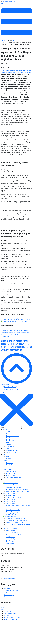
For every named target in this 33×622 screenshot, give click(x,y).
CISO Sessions (10, 537)
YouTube (4, 609)
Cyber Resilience (11, 471)
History (8, 442)
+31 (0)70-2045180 (9, 578)
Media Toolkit (10, 446)
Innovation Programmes (14, 485)
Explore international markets (16, 518)
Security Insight (11, 539)
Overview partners (12, 450)
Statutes (6, 615)
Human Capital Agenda (13, 512)
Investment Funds (12, 499)
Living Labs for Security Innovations (17, 491)
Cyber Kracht (10, 543)
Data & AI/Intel (10, 475)
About (5, 430)
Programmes (7, 469)
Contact (5, 479)
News (5, 454)
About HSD (9, 432)
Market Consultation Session (15, 522)
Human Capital (10, 473)
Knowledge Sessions (12, 533)
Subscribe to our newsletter (11, 556)
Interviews (9, 459)
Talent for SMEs (11, 514)
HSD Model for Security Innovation (17, 489)
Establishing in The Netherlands (16, 520)
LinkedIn (4, 607)
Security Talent (10, 504)
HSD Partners (10, 438)
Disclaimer (7, 611)
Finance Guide (10, 495)
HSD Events (9, 463)
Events (5, 461)
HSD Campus (10, 440)
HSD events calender (11, 591)
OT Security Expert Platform (15, 535)
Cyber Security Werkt (13, 510)
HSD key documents (12, 436)
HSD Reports (10, 541)
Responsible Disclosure (11, 620)
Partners (6, 448)
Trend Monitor (10, 531)
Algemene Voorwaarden (12, 617)
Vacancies (9, 444)
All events (9, 467)
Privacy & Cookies (10, 613)
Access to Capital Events (14, 497)
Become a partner (12, 452)
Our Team (9, 434)
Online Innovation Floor (13, 487)
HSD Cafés (9, 465)
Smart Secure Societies (13, 477)
